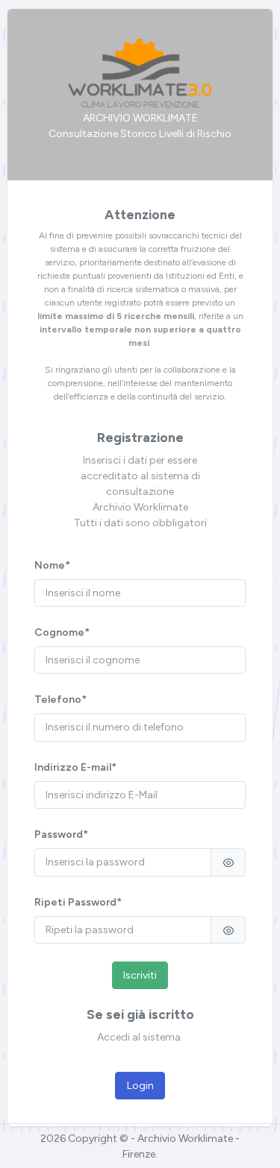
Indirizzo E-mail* (75, 767)
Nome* (52, 565)
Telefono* (60, 699)
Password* (61, 834)
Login (140, 1085)
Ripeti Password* (78, 902)
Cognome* (62, 632)
